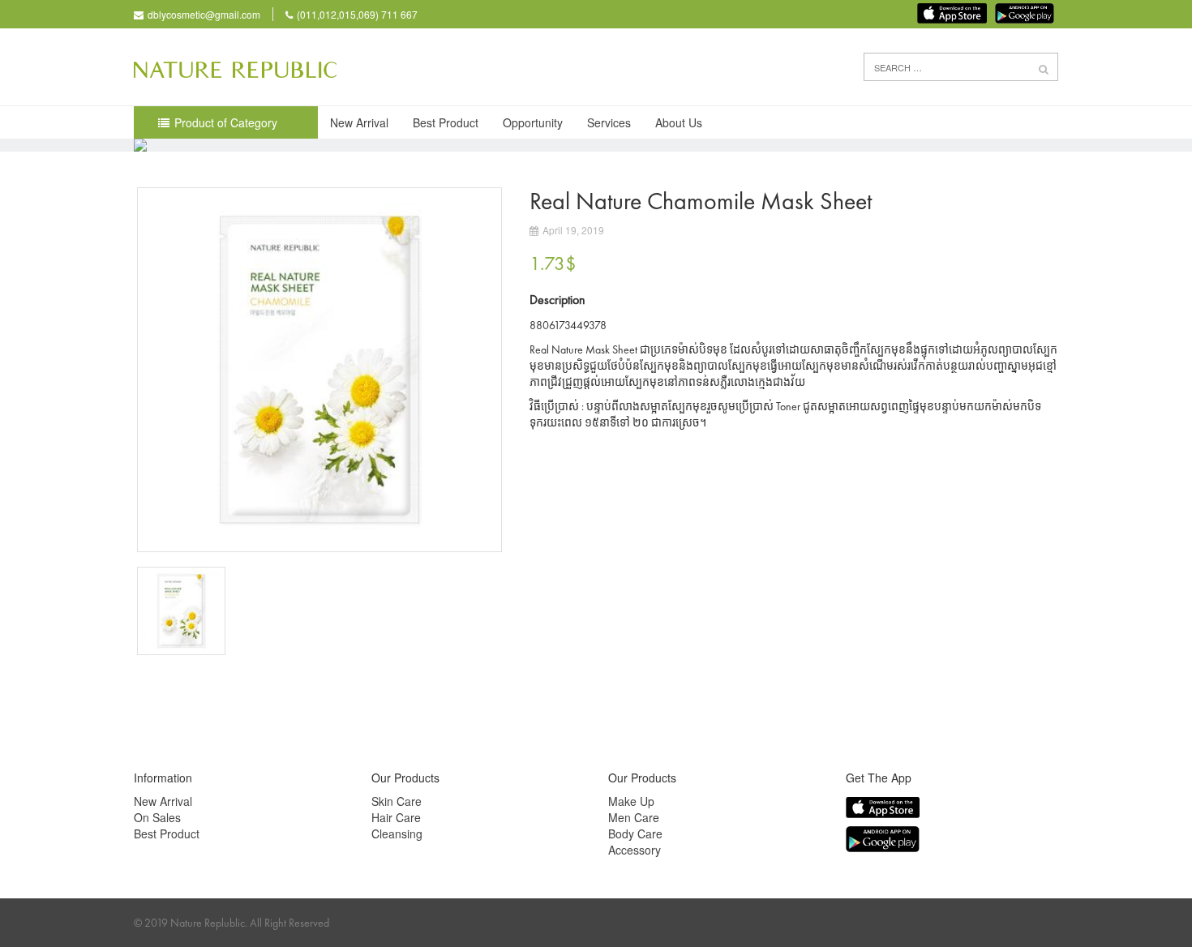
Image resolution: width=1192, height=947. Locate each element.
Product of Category (225, 122)
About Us (678, 122)
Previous (112, 370)
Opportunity (533, 122)
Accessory (634, 850)
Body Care (635, 833)
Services (609, 122)
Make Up (631, 801)
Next (526, 611)
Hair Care (396, 817)
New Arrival (359, 122)
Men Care (633, 817)
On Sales (157, 817)
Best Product (445, 122)
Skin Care (396, 801)
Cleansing (396, 833)
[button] (1043, 68)
